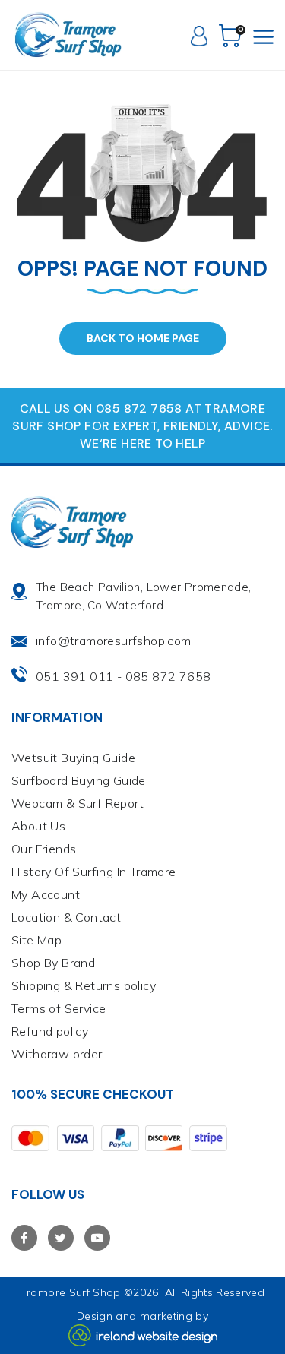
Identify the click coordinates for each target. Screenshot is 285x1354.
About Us (38, 826)
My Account (45, 894)
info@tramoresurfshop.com (114, 640)
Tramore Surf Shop (71, 1292)
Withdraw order (57, 1053)
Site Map (36, 939)
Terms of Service (58, 1008)
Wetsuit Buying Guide (73, 757)
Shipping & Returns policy (83, 985)
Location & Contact (66, 917)
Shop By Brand (53, 962)
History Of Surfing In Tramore (93, 871)
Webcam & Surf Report (77, 803)
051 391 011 (74, 676)
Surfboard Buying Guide (78, 780)
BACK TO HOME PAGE (143, 338)
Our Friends (43, 848)
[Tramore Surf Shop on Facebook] (24, 1238)
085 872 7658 (168, 676)
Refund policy (49, 1031)
